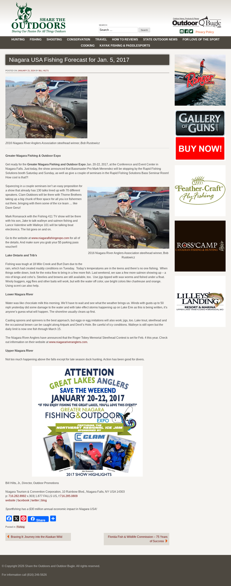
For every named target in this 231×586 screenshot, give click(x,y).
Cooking (88, 45)
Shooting (54, 39)
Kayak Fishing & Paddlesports (125, 45)
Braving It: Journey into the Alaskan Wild (36, 536)
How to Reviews (125, 39)
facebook (23, 500)
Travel (101, 39)
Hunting (18, 39)
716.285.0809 (69, 496)
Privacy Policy (205, 32)
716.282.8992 (17, 496)
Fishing (36, 39)
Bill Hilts (44, 71)
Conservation (78, 39)
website (10, 500)
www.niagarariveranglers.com (68, 342)
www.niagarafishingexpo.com (50, 238)
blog (44, 500)
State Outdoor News (160, 39)
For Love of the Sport (201, 39)
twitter (35, 500)
